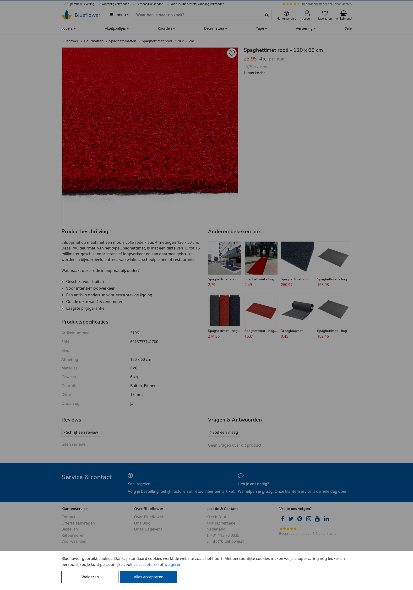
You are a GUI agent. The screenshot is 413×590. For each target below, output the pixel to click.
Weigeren (90, 576)
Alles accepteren (148, 576)
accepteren (148, 564)
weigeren (172, 564)
